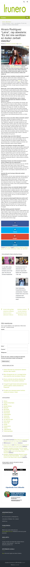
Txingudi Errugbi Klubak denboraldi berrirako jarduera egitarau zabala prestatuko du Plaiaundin (15, 385)
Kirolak (5, 424)
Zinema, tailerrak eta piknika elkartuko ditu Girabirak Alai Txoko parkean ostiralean (14, 380)
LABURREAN (7, 429)
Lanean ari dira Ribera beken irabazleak (13, 457)
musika (18, 248)
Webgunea (3, 352)
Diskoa (26, 247)
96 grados (16, 247)
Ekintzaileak (7, 411)
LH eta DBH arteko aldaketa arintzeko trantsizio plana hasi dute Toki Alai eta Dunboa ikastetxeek (7, 270)
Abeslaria (22, 247)
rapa (19, 80)
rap (21, 248)
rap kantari (25, 248)
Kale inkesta (7, 421)
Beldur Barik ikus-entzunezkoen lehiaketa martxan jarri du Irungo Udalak (16, 440)
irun (6, 248)
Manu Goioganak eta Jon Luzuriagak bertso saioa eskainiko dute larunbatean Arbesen (15, 375)
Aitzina (5, 401)
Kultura (5, 428)
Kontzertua (13, 248)
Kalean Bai (6, 423)
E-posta (3, 349)
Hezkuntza (6, 416)
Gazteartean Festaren (15, 66)
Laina (11, 65)
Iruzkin (2, 329)
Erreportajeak (7, 414)
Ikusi (3, 553)
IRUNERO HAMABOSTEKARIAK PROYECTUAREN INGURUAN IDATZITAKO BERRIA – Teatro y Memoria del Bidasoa (16, 449)
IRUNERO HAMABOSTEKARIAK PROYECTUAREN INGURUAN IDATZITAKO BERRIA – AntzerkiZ (15, 455)
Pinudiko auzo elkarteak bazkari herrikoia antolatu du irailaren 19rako (14, 391)
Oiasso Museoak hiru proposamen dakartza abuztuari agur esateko (15, 370)
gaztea (2, 248)
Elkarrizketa (7, 413)
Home (3, 21)
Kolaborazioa (7, 426)
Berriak (5, 404)
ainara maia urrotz (8, 445)
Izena (2, 346)
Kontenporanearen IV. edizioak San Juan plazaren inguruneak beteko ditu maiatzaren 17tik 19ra (21, 270)
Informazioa (7, 418)
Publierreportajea (8, 431)
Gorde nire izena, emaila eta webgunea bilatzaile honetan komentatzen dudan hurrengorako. (13, 357)
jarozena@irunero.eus (7, 531)
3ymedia (17, 564)
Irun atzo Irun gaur (8, 419)
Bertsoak (6, 408)
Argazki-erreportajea (9, 403)
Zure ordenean (14, 443)
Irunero (3, 17)
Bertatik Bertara (8, 406)
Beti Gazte (8, 21)
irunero (8, 248)
